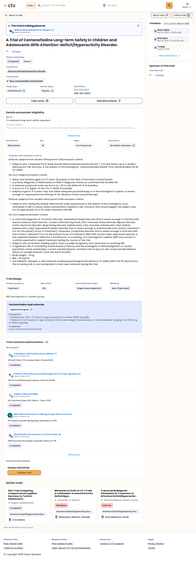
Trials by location (13, 548)
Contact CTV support (112, 543)
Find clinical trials (13, 543)
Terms (151, 548)
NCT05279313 (81, 89)
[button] (26, 71)
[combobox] (70, 5)
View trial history (168, 55)
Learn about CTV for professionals (71, 548)
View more (74, 454)
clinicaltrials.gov (26, 527)
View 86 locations (107, 100)
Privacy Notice (156, 543)
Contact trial (24, 472)
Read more (74, 135)
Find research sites (62, 543)
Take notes (37, 100)
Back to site (15, 15)
